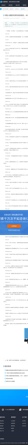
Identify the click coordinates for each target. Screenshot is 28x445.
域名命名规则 (9, 378)
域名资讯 (23, 9)
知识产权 (2, 430)
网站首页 (3, 5)
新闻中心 (17, 9)
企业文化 (24, 423)
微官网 (12, 428)
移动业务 (2, 423)
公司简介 (24, 420)
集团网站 (13, 425)
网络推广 (2, 425)
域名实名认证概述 (10, 381)
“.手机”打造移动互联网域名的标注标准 (15, 373)
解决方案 (18, 5)
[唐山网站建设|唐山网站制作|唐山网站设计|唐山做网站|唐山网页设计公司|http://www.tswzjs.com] (4, 1)
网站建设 (2, 420)
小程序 (12, 430)
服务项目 (11, 5)
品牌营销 (13, 423)
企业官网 (13, 420)
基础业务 (2, 428)
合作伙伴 (24, 425)
